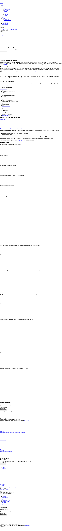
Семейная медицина (7, 9)
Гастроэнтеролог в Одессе (6, 500)
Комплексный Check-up (7, 20)
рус (2, 35)
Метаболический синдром (6, 106)
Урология (5, 11)
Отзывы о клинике (5, 23)
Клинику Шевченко (35, 71)
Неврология (6, 14)
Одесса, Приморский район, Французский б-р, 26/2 (8, 487)
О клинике (4, 496)
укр (2, 5)
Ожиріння (5, 15)
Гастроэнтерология (7, 13)
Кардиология (6, 8)
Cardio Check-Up (6, 22)
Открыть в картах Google (4, 489)
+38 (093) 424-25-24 (3, 486)
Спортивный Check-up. (7, 21)
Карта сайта (4, 499)
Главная (1, 3)
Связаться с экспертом (3, 119)
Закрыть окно (2, 526)
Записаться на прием (4, 51)
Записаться (2, 27)
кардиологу (5, 64)
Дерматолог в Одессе (5, 501)
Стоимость (4, 18)
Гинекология (6, 10)
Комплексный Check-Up (6, 115)
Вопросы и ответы (5, 24)
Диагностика (6, 12)
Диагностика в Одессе (5, 504)
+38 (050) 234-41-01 (21, 140)
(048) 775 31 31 (26, 420)
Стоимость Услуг (6, 19)
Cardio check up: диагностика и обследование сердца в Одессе (11, 113)
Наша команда (4, 17)
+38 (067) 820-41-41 (3, 484)
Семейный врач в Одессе (6, 503)
